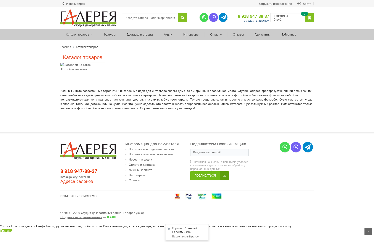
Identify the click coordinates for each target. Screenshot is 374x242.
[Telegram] (223, 17)
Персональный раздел (186, 236)
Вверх (368, 231)
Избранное (288, 34)
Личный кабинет (140, 170)
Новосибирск (75, 3)
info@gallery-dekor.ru (75, 177)
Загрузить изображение (275, 3)
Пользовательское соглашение (151, 154)
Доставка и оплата (140, 34)
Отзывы (238, 34)
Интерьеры (191, 34)
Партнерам (137, 175)
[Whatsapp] (204, 17)
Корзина (177, 228)
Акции (168, 34)
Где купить (262, 34)
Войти (306, 3)
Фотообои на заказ (73, 69)
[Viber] (213, 17)
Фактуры (109, 34)
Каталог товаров (77, 34)
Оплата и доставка (142, 164)
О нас (214, 34)
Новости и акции (140, 159)
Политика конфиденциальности (151, 149)
